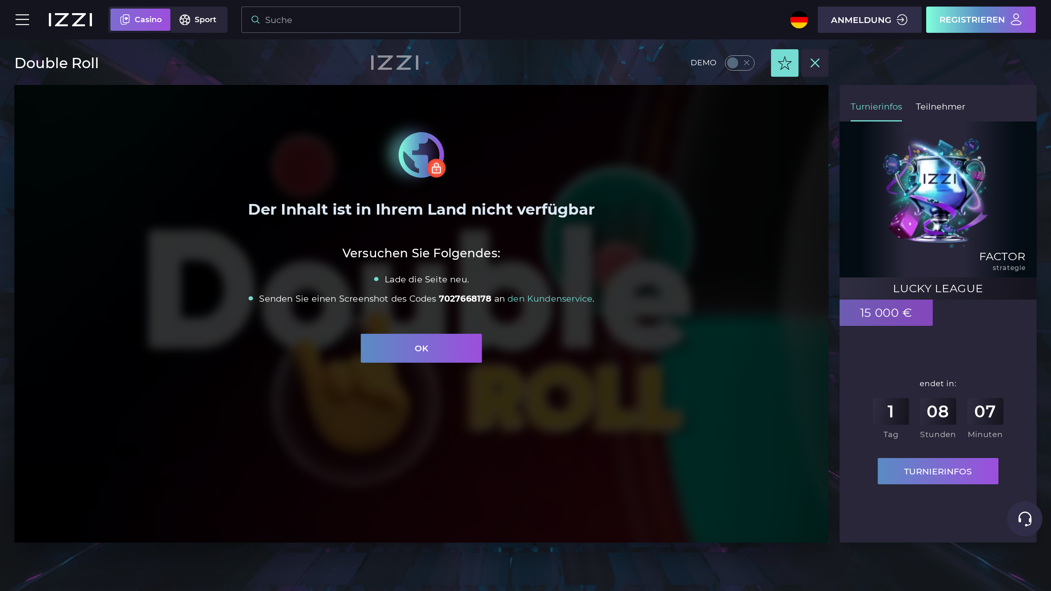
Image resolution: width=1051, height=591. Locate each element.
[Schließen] (815, 63)
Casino (148, 19)
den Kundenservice (549, 298)
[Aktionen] (785, 63)
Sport (205, 19)
